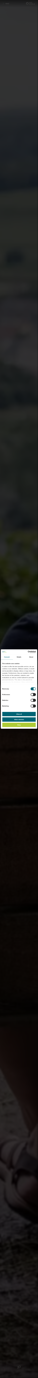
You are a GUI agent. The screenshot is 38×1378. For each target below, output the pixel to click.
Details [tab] (19, 657)
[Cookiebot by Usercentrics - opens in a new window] (28, 652)
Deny (19, 725)
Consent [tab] (7, 657)
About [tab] (31, 657)
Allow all (19, 714)
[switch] (33, 694)
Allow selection (19, 719)
